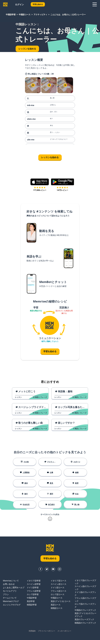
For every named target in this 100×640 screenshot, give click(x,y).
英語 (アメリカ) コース (60, 601)
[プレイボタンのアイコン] (33, 85)
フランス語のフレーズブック (85, 599)
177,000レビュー (39, 190)
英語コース (55, 604)
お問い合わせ (9, 584)
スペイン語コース (58, 584)
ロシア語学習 (33, 594)
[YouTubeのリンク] (53, 569)
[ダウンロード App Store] (39, 181)
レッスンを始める (50, 157)
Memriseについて (11, 580)
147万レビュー (62, 190)
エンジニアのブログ (11, 604)
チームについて (10, 597)
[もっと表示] (95, 4)
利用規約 (32, 631)
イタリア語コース (58, 580)
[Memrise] (5, 4)
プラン (6, 594)
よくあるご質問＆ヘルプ (13, 587)
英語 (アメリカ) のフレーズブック (85, 615)
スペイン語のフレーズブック (85, 588)
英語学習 (31, 601)
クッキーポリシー (64, 631)
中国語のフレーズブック (85, 610)
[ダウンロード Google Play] (62, 181)
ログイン (19, 4)
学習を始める (38, 4)
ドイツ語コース (57, 587)
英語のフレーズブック (84, 619)
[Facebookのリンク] (40, 569)
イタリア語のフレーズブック (85, 582)
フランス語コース (58, 591)
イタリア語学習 (33, 580)
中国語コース (24, 14)
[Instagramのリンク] (59, 569)
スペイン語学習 (33, 584)
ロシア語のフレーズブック (85, 605)
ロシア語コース (57, 594)
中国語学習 (11, 14)
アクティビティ (40, 14)
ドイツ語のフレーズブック (85, 593)
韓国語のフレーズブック (85, 622)
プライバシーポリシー (46, 631)
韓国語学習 (32, 604)
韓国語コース (56, 608)
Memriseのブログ (11, 601)
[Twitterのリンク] (47, 569)
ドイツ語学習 (33, 587)
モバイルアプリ (10, 591)
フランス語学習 (33, 591)
